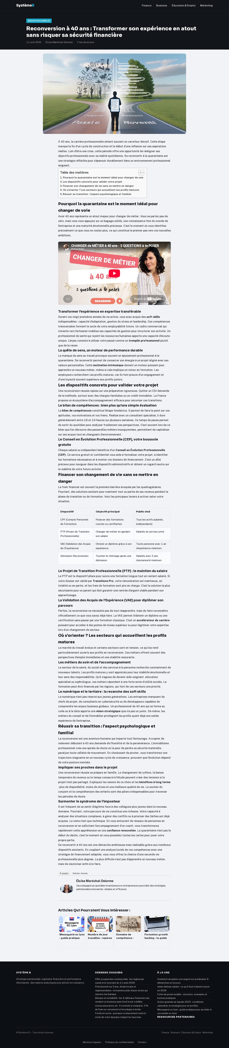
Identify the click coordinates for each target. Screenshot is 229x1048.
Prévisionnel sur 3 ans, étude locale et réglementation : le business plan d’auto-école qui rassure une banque (121, 990)
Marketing (206, 5)
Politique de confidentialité (119, 1042)
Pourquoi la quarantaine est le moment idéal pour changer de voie (103, 177)
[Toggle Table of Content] (139, 172)
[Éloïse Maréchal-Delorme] (67, 889)
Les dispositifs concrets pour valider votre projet (92, 181)
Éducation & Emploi (183, 5)
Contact (142, 1042)
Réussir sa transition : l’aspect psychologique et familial (97, 194)
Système (25, 5)
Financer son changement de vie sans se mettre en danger (98, 185)
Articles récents (80, 873)
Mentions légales (92, 1042)
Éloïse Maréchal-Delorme (94, 881)
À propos (64, 873)
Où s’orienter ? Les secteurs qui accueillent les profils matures (101, 189)
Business (161, 5)
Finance (147, 5)
